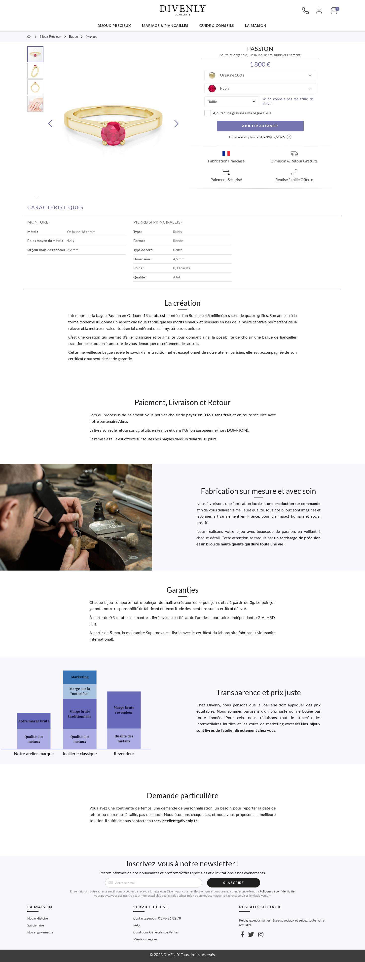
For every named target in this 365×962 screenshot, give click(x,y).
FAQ (136, 925)
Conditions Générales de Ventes (156, 932)
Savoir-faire (35, 925)
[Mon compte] (319, 13)
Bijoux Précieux (50, 36)
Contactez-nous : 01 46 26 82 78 (157, 918)
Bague (73, 36)
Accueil (29, 37)
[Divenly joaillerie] (182, 7)
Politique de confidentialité (277, 891)
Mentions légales (145, 939)
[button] (260, 75)
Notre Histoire (37, 918)
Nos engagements (40, 932)
